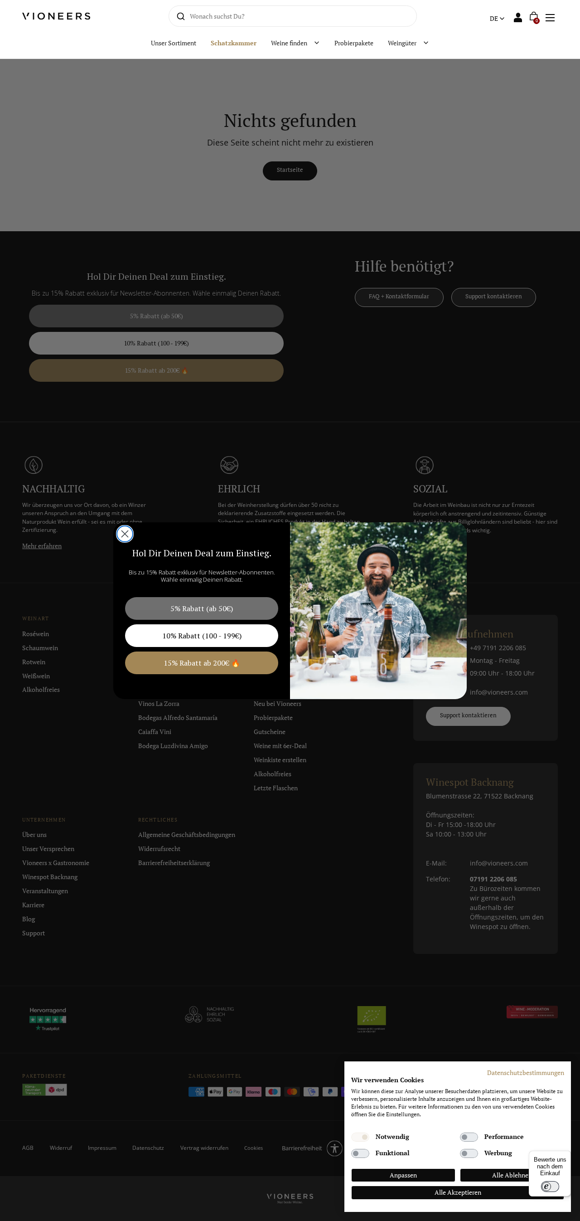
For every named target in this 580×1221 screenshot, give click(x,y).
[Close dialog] (125, 534)
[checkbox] (360, 1137)
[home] (61, 16)
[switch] (550, 1186)
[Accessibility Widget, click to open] (565, 610)
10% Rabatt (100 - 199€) (202, 636)
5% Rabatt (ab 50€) (201, 608)
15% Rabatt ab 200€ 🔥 (202, 663)
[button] (550, 16)
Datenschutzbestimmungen (525, 1073)
